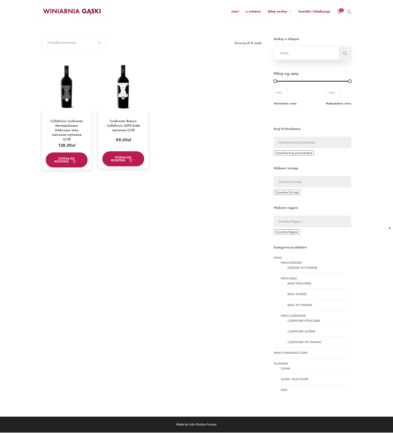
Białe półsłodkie (299, 283)
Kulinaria (281, 363)
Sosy (284, 390)
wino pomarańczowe (290, 353)
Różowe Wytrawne (302, 268)
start (235, 11)
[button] (74, 42)
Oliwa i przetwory (295, 379)
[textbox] (294, 153)
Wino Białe (289, 278)
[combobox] (294, 152)
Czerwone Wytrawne (304, 342)
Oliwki (285, 368)
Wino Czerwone (293, 316)
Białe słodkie (297, 294)
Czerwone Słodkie (301, 331)
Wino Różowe (291, 263)
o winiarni (253, 11)
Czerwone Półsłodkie (303, 321)
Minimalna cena (285, 103)
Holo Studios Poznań (203, 424)
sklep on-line (277, 11)
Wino (278, 258)
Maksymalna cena (338, 103)
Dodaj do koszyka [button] (64, 160)
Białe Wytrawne (299, 305)
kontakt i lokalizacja (314, 11)
